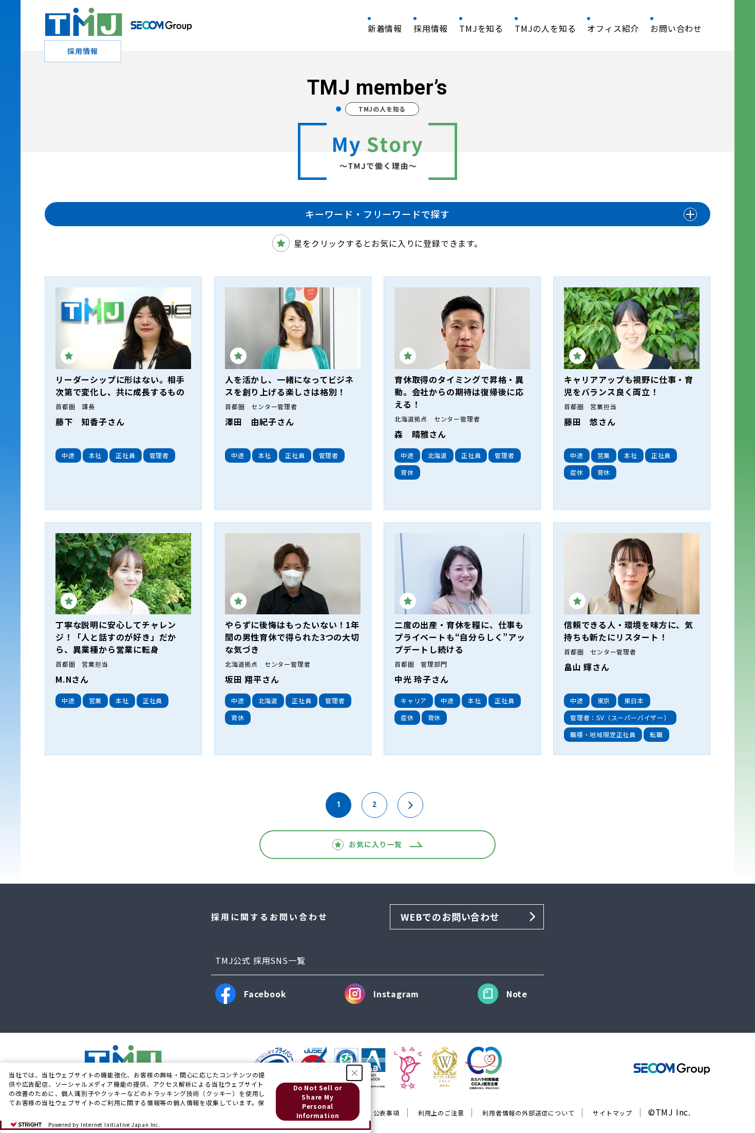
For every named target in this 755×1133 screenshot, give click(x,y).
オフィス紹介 (613, 28)
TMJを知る (481, 28)
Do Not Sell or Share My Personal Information (317, 1101)
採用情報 (430, 28)
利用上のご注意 (441, 1112)
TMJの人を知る (545, 28)
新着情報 (385, 28)
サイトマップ (612, 1112)
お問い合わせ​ (676, 28)
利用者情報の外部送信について (528, 1112)
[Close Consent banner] (354, 1073)
